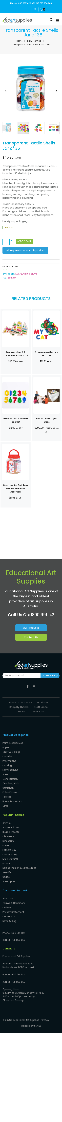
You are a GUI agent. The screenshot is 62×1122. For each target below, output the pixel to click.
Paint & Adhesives (12, 743)
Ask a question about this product (25, 250)
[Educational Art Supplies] (17, 22)
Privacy (45, 1020)
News (21, 711)
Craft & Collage (11, 752)
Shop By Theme (19, 707)
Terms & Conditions (13, 903)
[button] (56, 91)
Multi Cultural (10, 859)
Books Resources (12, 801)
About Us (26, 702)
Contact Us (31, 637)
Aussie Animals (11, 827)
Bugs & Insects (10, 832)
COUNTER (11, 278)
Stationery (8, 788)
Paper (5, 747)
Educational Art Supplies (25, 1020)
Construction (10, 779)
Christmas (8, 836)
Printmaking (9, 761)
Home (19, 40)
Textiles (6, 797)
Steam (6, 774)
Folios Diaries (9, 792)
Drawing (7, 765)
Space (6, 877)
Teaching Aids (10, 783)
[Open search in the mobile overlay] (51, 19)
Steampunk (9, 881)
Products (42, 702)
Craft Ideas (41, 707)
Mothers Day (9, 854)
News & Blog (9, 921)
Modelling (7, 756)
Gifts (5, 806)
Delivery (7, 907)
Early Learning (34, 40)
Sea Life (6, 872)
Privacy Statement (13, 912)
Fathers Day (9, 850)
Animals (7, 823)
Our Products (31, 627)
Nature (6, 863)
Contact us (37, 711)
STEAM (34, 274)
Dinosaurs (8, 841)
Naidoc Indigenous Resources (19, 868)
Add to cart (24, 241)
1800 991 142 (42, 614)
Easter (6, 845)
